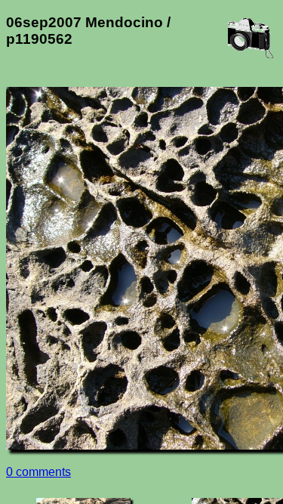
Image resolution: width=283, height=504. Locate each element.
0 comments (38, 471)
